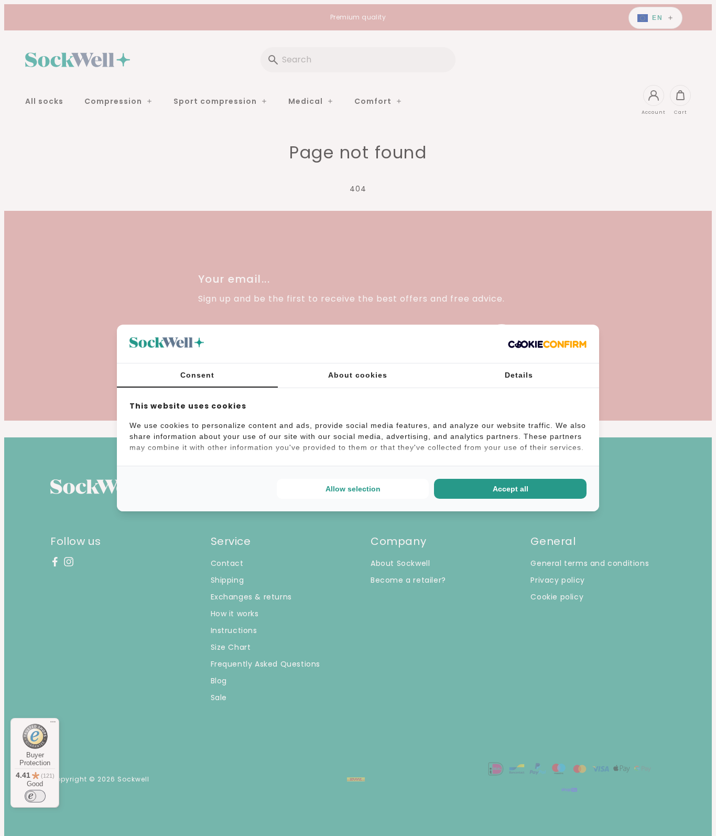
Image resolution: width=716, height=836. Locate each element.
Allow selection (353, 489)
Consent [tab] (197, 375)
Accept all (510, 489)
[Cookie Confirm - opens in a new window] (547, 344)
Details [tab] (519, 375)
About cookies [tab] (357, 375)
